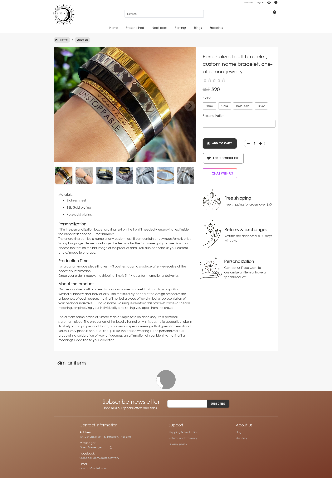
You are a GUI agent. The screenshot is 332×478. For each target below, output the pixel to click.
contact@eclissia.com (94, 468)
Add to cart (222, 143)
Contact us (247, 2)
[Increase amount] (260, 143)
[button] (270, 13)
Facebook (87, 453)
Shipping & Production (183, 432)
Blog (238, 432)
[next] (189, 106)
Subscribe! (218, 403)
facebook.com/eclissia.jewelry (99, 458)
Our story (241, 438)
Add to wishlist (225, 158)
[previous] (60, 106)
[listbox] (125, 104)
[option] (125, 118)
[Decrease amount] (248, 143)
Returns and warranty (183, 438)
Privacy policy (178, 444)
